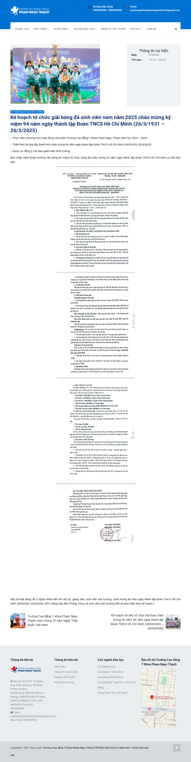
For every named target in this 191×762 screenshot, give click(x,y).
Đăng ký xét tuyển (113, 29)
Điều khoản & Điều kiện (117, 748)
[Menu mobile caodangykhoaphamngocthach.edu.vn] (176, 29)
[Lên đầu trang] (177, 748)
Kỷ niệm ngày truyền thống (27, 112)
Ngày (134, 54)
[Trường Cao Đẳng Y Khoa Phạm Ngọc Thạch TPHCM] (30, 10)
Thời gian (136, 59)
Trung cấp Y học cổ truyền (113, 693)
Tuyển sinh (60, 29)
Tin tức (135, 29)
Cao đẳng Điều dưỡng (110, 677)
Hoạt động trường (64, 682)
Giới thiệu (40, 29)
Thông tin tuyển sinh (66, 672)
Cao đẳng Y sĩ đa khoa (111, 672)
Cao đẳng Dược (106, 666)
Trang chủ (22, 29)
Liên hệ (151, 29)
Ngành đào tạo (84, 29)
